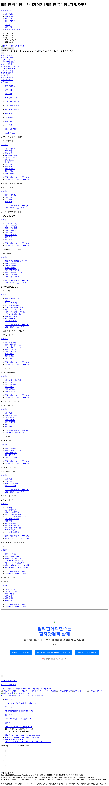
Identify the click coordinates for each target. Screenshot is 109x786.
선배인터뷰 (9, 173)
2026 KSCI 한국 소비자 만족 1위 (17, 179)
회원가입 (8, 27)
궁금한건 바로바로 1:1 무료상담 (17, 177)
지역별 (7, 301)
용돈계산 (8, 199)
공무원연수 (9, 237)
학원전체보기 (10, 169)
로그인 (7, 25)
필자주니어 (9, 14)
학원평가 (8, 166)
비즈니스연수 (10, 232)
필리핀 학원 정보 (7, 55)
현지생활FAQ (10, 422)
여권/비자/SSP (10, 486)
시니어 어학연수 (11, 226)
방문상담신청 (10, 21)
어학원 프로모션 (11, 158)
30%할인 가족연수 (12, 455)
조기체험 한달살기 (12, 510)
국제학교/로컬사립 (12, 525)
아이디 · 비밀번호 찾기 (13, 29)
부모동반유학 (10, 318)
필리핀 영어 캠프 (7, 62)
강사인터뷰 (9, 171)
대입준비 (8, 521)
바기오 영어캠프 (11, 265)
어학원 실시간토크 (12, 415)
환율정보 (8, 202)
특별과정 (8, 153)
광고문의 (18, 695)
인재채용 (11, 695)
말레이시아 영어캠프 (13, 277)
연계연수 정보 (10, 554)
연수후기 (8, 413)
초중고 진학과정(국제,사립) (15, 516)
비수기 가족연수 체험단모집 (15, 312)
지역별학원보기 (11, 149)
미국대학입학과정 (12, 519)
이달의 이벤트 (10, 448)
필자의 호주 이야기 (12, 556)
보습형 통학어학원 (12, 532)
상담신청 (8, 19)
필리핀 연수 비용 (7, 57)
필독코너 (8, 426)
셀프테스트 (9, 160)
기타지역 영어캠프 (12, 270)
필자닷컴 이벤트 (7, 73)
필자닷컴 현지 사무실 (9, 68)
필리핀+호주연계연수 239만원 (16, 567)
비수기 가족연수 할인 (13, 310)
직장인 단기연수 (11, 228)
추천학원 (8, 151)
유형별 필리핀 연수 (8, 60)
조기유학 (8, 508)
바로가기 (4, 145)
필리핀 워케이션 (11, 235)
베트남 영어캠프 (11, 274)
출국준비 (8, 479)
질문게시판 (9, 16)
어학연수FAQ (10, 417)
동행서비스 (9, 354)
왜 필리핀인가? (10, 589)
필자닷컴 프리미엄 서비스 (10, 66)
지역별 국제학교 (11, 523)
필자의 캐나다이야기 (13, 558)
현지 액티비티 (10, 349)
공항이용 (8, 481)
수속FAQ (8, 424)
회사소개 (8, 600)
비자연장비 (9, 197)
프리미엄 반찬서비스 (13, 345)
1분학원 (8, 162)
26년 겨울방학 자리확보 (14, 305)
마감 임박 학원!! (11, 303)
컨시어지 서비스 (11, 343)
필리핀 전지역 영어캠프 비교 (16, 261)
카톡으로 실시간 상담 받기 (87, 652)
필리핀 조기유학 (7, 77)
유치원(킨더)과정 (11, 316)
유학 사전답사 (10, 530)
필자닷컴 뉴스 (10, 594)
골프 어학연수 (10, 239)
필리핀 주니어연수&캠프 (14, 272)
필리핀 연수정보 (7, 71)
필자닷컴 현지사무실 (13, 380)
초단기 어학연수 (11, 224)
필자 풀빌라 (9, 356)
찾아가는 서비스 (11, 384)
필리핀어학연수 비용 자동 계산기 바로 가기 (53, 652)
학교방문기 (9, 387)
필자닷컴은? (9, 596)
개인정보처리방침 (29, 695)
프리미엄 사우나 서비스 (14, 347)
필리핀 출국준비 (7, 75)
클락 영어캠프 (10, 268)
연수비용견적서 (11, 195)
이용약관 (40, 695)
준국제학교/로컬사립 (13, 528)
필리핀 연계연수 (7, 80)
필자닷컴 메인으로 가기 (21, 652)
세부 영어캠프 (10, 263)
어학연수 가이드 (11, 591)
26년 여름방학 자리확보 (14, 307)
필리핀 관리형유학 (12, 512)
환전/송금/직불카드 (12, 483)
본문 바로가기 (6, 10)
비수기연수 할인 (11, 230)
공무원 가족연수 (11, 321)
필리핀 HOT (9, 382)
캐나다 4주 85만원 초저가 (14, 563)
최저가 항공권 (10, 351)
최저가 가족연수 (11, 457)
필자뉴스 (4, 82)
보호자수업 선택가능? (13, 314)
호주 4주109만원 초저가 (14, 561)
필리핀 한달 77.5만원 (13, 450)
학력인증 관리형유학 (13, 514)
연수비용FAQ (10, 420)
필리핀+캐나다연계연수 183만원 (17, 565)
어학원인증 (9, 598)
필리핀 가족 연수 (7, 64)
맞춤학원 (8, 164)
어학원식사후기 (11, 391)
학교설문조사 (10, 389)
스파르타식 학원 (11, 155)
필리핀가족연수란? (12, 298)
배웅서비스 (9, 358)
